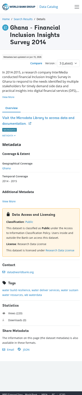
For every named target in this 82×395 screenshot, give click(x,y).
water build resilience (16, 290)
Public (29, 222)
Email (10, 349)
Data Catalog (48, 7)
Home (6, 19)
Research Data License (60, 250)
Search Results (23, 19)
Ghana (6, 168)
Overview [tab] (11, 108)
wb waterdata (33, 295)
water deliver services (45, 290)
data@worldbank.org (20, 272)
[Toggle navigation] (77, 7)
